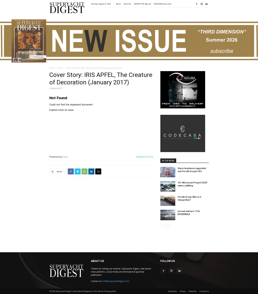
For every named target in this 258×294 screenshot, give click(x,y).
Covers (60, 68)
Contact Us (204, 291)
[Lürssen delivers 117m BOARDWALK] (167, 215)
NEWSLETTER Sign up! (142, 4)
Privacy (183, 291)
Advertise (127, 4)
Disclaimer (172, 291)
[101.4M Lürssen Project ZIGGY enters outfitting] (167, 186)
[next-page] (167, 226)
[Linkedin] (206, 4)
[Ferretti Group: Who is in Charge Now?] (167, 200)
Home (51, 68)
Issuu (65, 156)
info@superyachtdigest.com (115, 281)
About (118, 4)
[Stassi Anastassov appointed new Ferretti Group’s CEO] (167, 172)
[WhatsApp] (84, 171)
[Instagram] (201, 4)
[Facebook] (196, 4)
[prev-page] (162, 226)
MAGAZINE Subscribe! (162, 4)
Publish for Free (144, 156)
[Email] (98, 171)
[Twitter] (78, 171)
